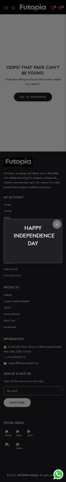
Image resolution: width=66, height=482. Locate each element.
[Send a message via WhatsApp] (58, 474)
